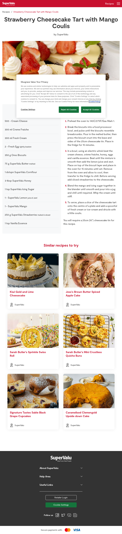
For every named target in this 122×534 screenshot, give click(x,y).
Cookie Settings (61, 504)
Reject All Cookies (68, 110)
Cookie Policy (94, 101)
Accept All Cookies (91, 110)
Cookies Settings (28, 109)
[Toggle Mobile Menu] (118, 3)
